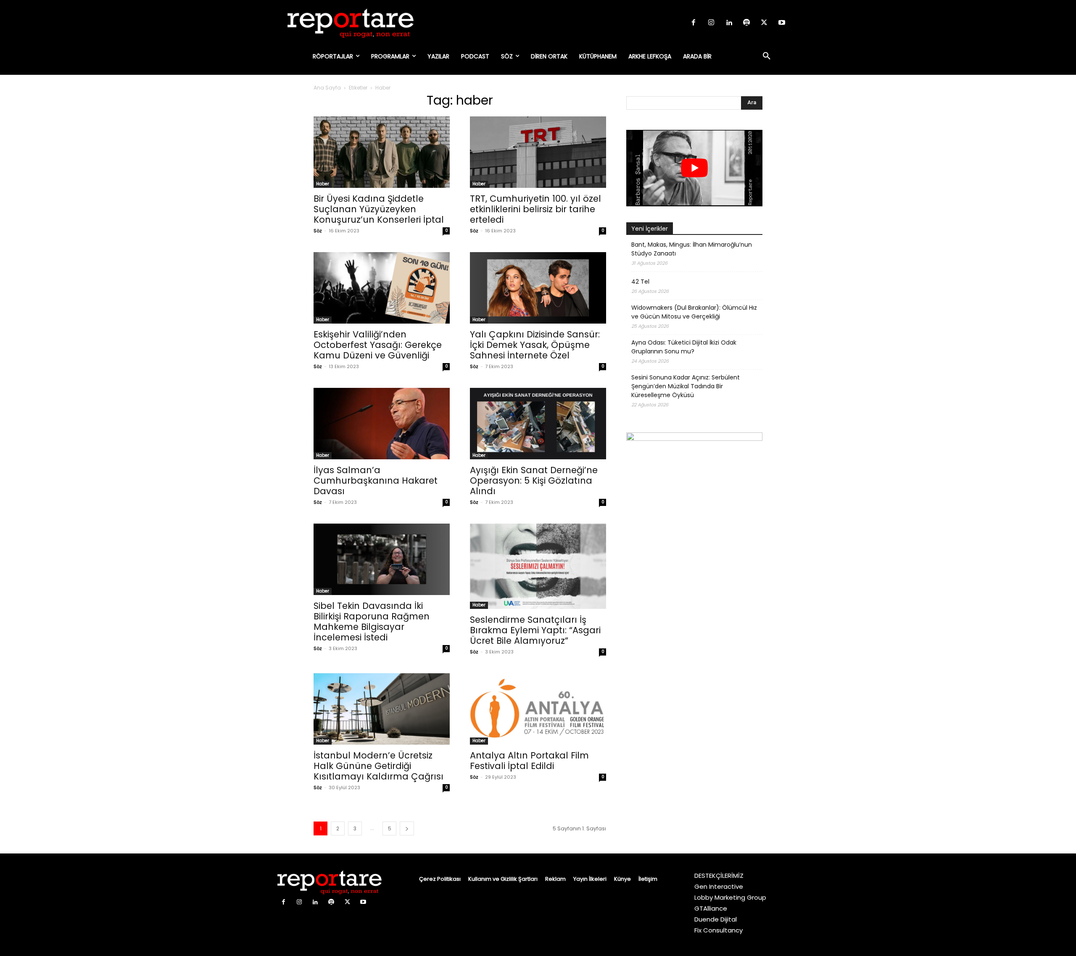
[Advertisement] (694, 637)
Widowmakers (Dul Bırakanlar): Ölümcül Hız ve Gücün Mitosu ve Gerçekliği (694, 312)
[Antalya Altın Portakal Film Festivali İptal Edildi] (538, 709)
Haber (322, 184)
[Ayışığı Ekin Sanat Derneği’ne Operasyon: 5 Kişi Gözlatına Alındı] (538, 423)
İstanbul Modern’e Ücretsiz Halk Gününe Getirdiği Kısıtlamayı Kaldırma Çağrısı (378, 765)
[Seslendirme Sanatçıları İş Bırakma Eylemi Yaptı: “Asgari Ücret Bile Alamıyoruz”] (538, 566)
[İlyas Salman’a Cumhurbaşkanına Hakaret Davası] (382, 423)
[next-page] (407, 828)
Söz (318, 230)
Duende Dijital (715, 919)
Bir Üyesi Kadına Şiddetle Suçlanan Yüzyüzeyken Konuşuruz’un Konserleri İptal (379, 209)
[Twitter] (764, 23)
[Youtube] (782, 23)
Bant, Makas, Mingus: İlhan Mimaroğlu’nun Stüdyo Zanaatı (691, 249)
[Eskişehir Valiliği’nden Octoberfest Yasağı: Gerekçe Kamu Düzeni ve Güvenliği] (382, 288)
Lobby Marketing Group (730, 897)
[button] (767, 56)
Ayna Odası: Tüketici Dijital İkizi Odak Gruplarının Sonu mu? (683, 347)
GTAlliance (710, 908)
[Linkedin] (729, 23)
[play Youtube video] (694, 168)
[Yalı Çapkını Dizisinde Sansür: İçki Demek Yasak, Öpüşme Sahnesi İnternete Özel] (538, 288)
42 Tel (640, 281)
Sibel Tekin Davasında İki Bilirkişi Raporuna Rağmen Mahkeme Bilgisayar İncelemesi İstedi (372, 621)
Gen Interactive (718, 886)
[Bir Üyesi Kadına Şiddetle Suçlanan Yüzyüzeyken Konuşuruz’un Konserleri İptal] (382, 152)
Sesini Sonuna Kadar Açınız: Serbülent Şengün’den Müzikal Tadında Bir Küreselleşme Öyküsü (685, 386)
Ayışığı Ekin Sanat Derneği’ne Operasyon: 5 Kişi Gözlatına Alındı (534, 480)
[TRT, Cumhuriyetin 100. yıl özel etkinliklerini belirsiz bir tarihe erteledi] (538, 152)
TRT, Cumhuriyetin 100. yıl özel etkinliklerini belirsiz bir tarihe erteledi (535, 209)
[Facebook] (693, 23)
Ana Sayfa (327, 87)
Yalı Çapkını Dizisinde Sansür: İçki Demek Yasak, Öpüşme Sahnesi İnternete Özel (535, 344)
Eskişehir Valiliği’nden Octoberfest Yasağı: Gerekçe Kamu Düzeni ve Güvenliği (378, 344)
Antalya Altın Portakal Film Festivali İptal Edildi (529, 760)
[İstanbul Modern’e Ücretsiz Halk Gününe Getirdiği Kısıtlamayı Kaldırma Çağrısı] (382, 709)
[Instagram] (711, 23)
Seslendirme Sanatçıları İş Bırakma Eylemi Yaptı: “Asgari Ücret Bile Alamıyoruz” (535, 630)
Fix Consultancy (718, 930)
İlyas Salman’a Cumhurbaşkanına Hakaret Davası (376, 480)
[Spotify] (746, 23)
